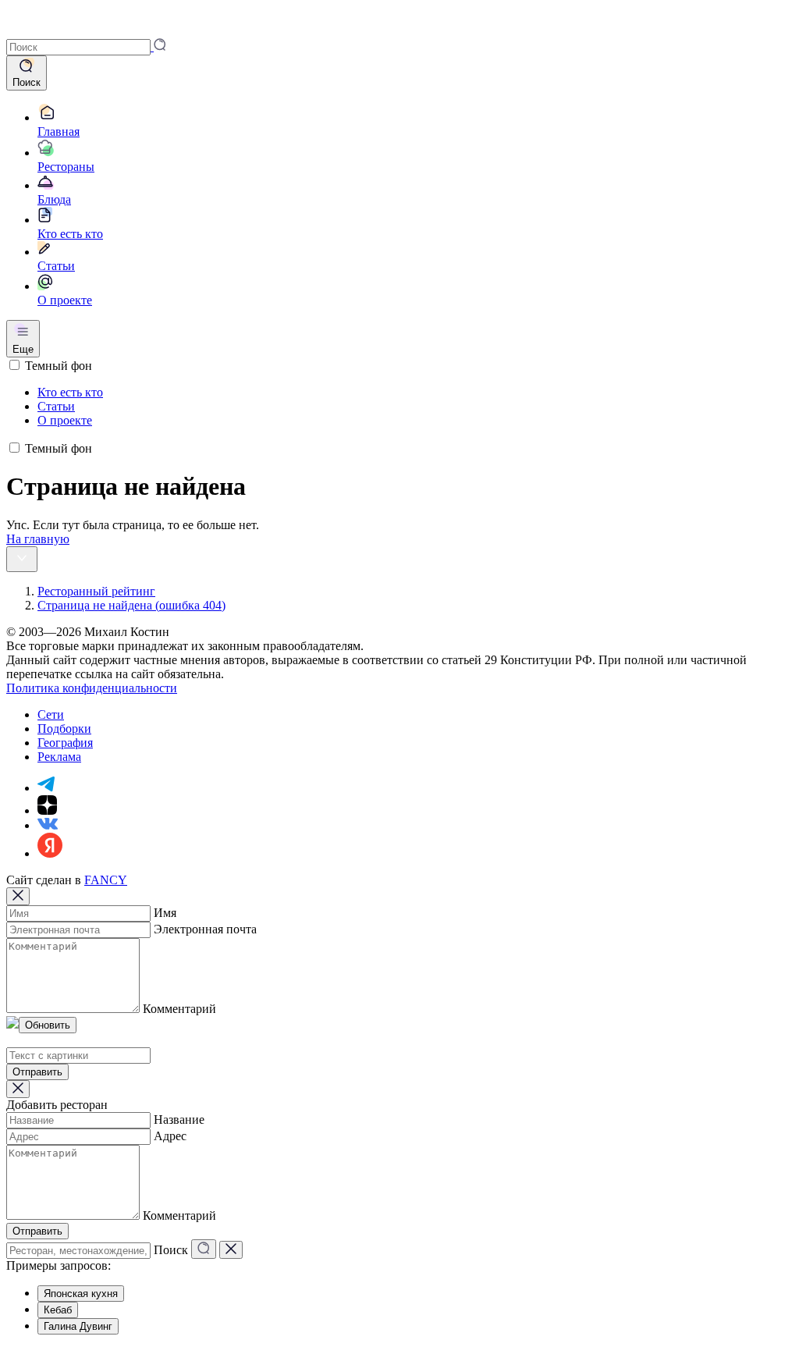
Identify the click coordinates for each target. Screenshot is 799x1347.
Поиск (171, 1249)
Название (179, 1119)
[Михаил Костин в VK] (47, 825)
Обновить (47, 1025)
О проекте (64, 420)
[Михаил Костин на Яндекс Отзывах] (49, 853)
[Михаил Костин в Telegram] (46, 787)
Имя (165, 912)
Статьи (56, 406)
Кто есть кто (70, 392)
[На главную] (28, 30)
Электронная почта (205, 929)
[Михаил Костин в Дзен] (47, 810)
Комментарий (179, 1008)
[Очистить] (231, 1250)
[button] (86, 46)
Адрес (170, 1136)
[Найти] (203, 1249)
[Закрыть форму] (18, 896)
